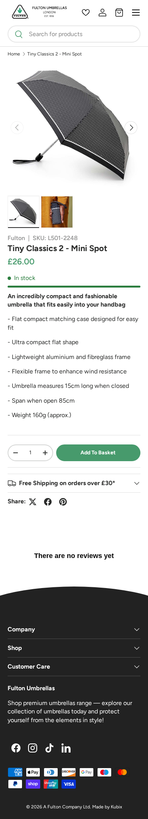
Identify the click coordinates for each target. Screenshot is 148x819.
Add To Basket (98, 452)
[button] (119, 12)
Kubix (116, 807)
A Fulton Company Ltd (66, 807)
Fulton (16, 238)
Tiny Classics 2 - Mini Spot (54, 54)
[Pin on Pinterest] (63, 501)
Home (14, 54)
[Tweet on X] (32, 501)
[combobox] (74, 34)
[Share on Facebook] (47, 501)
